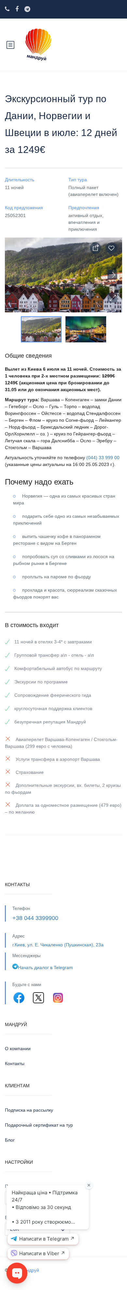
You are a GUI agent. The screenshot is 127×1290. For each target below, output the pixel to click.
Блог (10, 1140)
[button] (112, 298)
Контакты (14, 1063)
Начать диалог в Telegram (45, 967)
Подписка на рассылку (29, 1110)
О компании (18, 1048)
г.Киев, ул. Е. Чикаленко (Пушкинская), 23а (58, 944)
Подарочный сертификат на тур (39, 1125)
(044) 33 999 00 (103, 457)
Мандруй (29, 1270)
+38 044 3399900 (35, 918)
